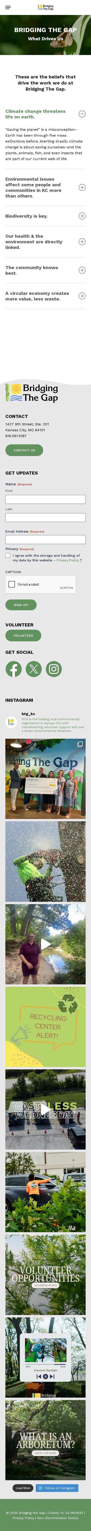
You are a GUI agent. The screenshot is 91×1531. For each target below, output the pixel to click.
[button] (7, 7)
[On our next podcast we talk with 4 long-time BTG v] (45, 1357)
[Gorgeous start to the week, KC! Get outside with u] (45, 1275)
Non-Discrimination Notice (57, 1518)
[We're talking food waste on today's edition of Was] (45, 1109)
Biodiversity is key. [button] (26, 216)
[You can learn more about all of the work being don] (45, 944)
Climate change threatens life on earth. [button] (35, 114)
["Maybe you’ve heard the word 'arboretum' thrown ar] (45, 1440)
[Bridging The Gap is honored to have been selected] (45, 779)
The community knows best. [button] (31, 270)
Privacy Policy (68, 560)
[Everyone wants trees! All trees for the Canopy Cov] (45, 1192)
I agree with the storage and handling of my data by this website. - (47, 558)
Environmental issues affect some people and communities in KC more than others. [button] (33, 187)
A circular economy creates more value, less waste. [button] (37, 296)
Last (8, 509)
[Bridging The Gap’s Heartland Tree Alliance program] (45, 861)
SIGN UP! (21, 605)
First (9, 491)
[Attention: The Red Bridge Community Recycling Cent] (45, 1027)
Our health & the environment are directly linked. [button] (33, 241)
